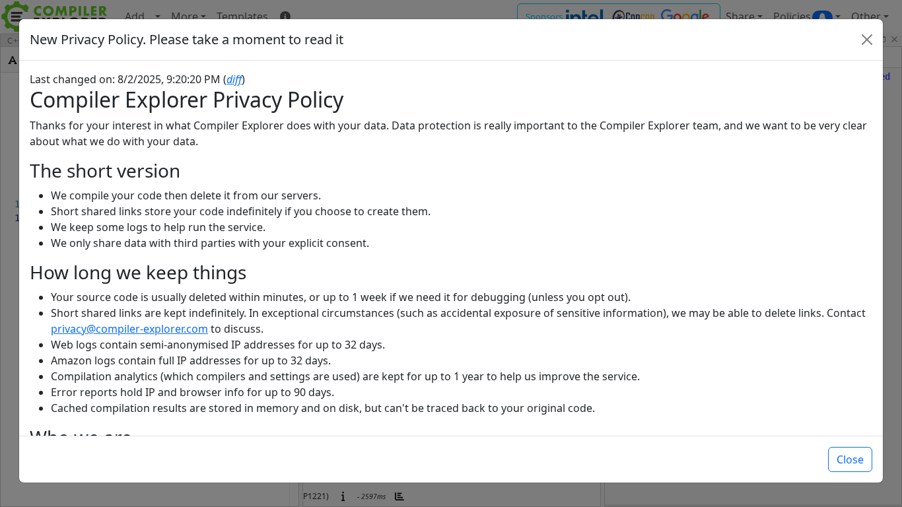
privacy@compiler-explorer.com (129, 328)
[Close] (867, 39)
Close (850, 459)
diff (234, 79)
